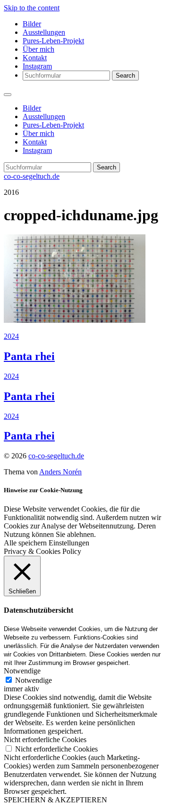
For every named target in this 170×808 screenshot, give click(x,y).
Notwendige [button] (22, 671)
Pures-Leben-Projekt (53, 41)
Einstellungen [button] (69, 543)
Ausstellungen (44, 32)
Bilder (32, 24)
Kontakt (35, 58)
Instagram (37, 66)
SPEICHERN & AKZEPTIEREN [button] (55, 800)
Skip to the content (32, 8)
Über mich (38, 49)
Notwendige (33, 680)
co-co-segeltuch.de (32, 176)
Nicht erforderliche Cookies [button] (45, 740)
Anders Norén (60, 472)
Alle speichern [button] (25, 543)
